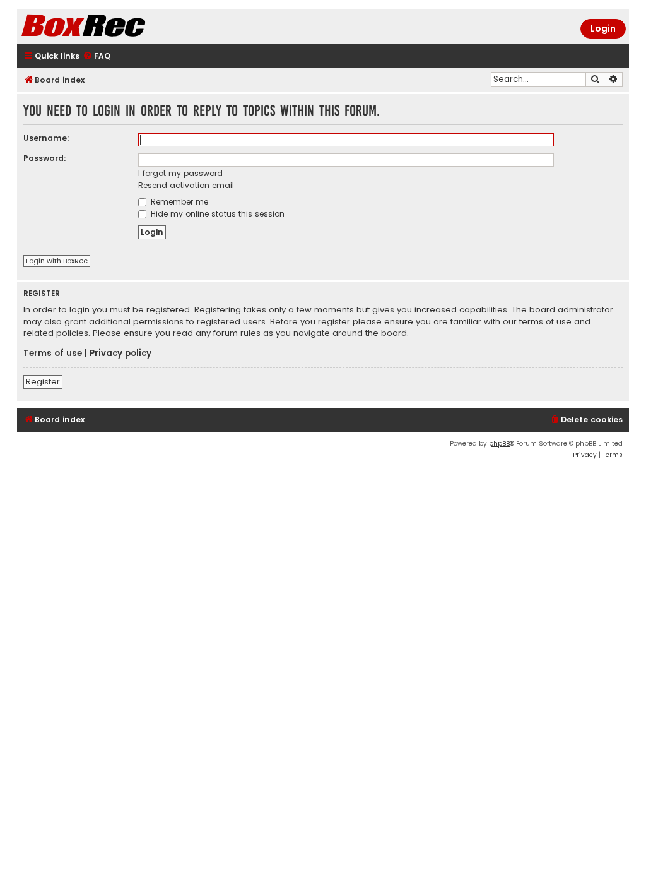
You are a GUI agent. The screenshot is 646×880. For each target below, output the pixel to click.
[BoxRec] (114, 27)
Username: (46, 138)
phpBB (499, 443)
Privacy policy (120, 353)
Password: (44, 158)
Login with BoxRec (57, 261)
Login (603, 28)
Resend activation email (186, 185)
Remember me (178, 201)
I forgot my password (180, 173)
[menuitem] (96, 56)
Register (43, 382)
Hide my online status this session (216, 213)
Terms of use (52, 353)
